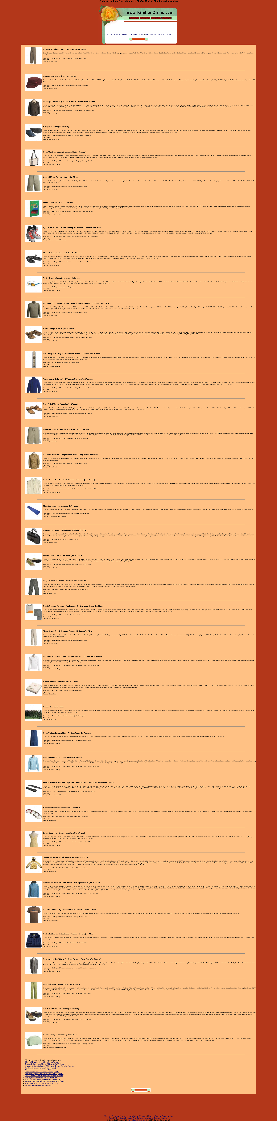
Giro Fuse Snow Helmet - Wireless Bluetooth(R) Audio (44, 1076)
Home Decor (132, 34)
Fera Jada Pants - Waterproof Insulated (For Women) (43, 1080)
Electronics (149, 34)
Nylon (116, 1118)
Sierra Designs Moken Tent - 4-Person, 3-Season (41, 1083)
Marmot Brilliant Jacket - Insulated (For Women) (41, 1070)
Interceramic (149, 1118)
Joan (134, 1118)
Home (129, 1116)
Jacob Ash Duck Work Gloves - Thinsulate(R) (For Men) (44, 1064)
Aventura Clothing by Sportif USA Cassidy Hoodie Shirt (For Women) (49, 1066)
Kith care (108, 34)
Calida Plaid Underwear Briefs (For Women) (40, 1068)
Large (130, 1118)
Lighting (169, 34)
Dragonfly (123, 1118)
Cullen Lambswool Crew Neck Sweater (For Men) (42, 1072)
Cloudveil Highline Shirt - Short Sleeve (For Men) (42, 1062)
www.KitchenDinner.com (136, 1120)
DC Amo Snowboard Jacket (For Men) (38, 1085)
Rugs (162, 34)
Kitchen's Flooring (154, 1116)
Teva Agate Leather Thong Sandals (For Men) (41, 1078)
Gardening (116, 34)
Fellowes (140, 1118)
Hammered (164, 1118)
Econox (157, 1118)
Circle (111, 1118)
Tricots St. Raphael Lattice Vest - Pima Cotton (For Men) (44, 1074)
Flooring (157, 34)
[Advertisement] (138, 1104)
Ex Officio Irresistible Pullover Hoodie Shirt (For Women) (45, 1081)
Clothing (141, 34)
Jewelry (124, 34)
